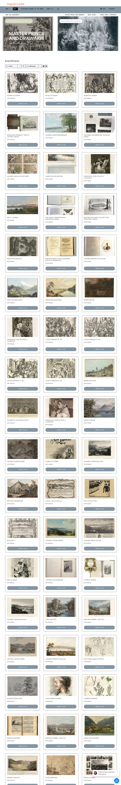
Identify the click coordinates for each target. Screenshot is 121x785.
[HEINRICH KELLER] (22, 765)
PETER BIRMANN (51, 777)
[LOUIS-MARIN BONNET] (60, 686)
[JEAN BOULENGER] (22, 725)
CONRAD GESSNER (90, 698)
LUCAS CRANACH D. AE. (53, 339)
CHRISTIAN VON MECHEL (54, 176)
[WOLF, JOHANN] (22, 205)
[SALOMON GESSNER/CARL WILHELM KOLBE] (99, 122)
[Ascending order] (23, 66)
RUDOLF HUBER (89, 777)
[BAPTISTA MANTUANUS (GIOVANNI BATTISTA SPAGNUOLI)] (60, 246)
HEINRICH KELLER (13, 777)
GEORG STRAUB (89, 420)
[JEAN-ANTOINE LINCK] (22, 287)
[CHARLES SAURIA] (99, 567)
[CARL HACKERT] (60, 607)
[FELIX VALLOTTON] (99, 488)
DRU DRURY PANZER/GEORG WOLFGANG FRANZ (55, 218)
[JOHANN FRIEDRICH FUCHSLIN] (99, 246)
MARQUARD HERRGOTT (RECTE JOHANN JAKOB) (18, 136)
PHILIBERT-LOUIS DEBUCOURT (18, 420)
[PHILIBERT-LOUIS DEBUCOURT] (22, 408)
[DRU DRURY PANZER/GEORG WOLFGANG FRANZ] (60, 205)
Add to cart (23, 103)
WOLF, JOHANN (12, 217)
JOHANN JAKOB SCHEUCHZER (18, 176)
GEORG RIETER (89, 300)
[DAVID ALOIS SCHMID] (99, 725)
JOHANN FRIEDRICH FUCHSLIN (94, 259)
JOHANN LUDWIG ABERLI (54, 540)
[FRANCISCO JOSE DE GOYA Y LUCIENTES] (99, 164)
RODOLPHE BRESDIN (14, 259)
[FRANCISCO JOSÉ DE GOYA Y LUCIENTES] (22, 327)
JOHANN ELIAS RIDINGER (54, 580)
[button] (58, 9)
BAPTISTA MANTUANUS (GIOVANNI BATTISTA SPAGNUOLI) (57, 259)
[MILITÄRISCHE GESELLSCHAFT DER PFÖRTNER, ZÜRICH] (99, 205)
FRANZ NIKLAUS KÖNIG (53, 300)
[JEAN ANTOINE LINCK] (22, 686)
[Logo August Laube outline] (15, 3)
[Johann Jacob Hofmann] (60, 488)
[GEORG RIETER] (99, 287)
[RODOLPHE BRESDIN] (22, 246)
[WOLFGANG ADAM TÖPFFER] (99, 646)
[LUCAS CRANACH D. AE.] (60, 327)
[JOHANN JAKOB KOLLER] (99, 528)
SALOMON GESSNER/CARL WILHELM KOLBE (97, 136)
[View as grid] (43, 66)
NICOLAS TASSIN (51, 95)
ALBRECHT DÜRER (13, 95)
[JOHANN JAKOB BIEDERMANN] (60, 122)
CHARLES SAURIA (90, 580)
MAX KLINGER (12, 580)
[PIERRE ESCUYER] (99, 368)
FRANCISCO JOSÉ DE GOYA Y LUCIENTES (17, 340)
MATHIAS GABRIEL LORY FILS (94, 619)
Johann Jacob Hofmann (53, 501)
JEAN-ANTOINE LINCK (14, 300)
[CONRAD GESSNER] (99, 686)
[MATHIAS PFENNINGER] (22, 488)
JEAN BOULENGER (13, 738)
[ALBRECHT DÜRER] (22, 83)
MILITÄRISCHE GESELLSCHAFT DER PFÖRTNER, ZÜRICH (96, 218)
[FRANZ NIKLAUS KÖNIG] (60, 287)
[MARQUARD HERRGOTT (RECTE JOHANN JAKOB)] (22, 122)
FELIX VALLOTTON (90, 501)
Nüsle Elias (11, 540)
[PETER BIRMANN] (60, 765)
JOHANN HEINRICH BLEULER (55, 659)
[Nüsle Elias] (22, 528)
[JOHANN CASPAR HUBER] (22, 449)
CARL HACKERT (50, 619)
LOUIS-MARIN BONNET (53, 698)
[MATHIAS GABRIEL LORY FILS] (99, 607)
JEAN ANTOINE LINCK (14, 698)
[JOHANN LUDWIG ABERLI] (60, 528)
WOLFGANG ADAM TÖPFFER (94, 659)
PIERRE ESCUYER (90, 381)
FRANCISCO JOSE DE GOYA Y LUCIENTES (94, 177)
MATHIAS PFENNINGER (15, 501)
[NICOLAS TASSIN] (60, 83)
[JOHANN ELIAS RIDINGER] (60, 567)
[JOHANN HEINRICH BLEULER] (60, 646)
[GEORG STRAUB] (99, 408)
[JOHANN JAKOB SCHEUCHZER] (22, 164)
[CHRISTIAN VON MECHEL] (60, 164)
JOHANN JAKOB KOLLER (92, 540)
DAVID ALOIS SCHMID (91, 738)
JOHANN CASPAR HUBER (16, 461)
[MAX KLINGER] (22, 567)
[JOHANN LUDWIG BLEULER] (99, 449)
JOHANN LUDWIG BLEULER (93, 461)
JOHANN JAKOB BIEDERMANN (56, 135)
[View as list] (46, 66)
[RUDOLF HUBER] (99, 765)
